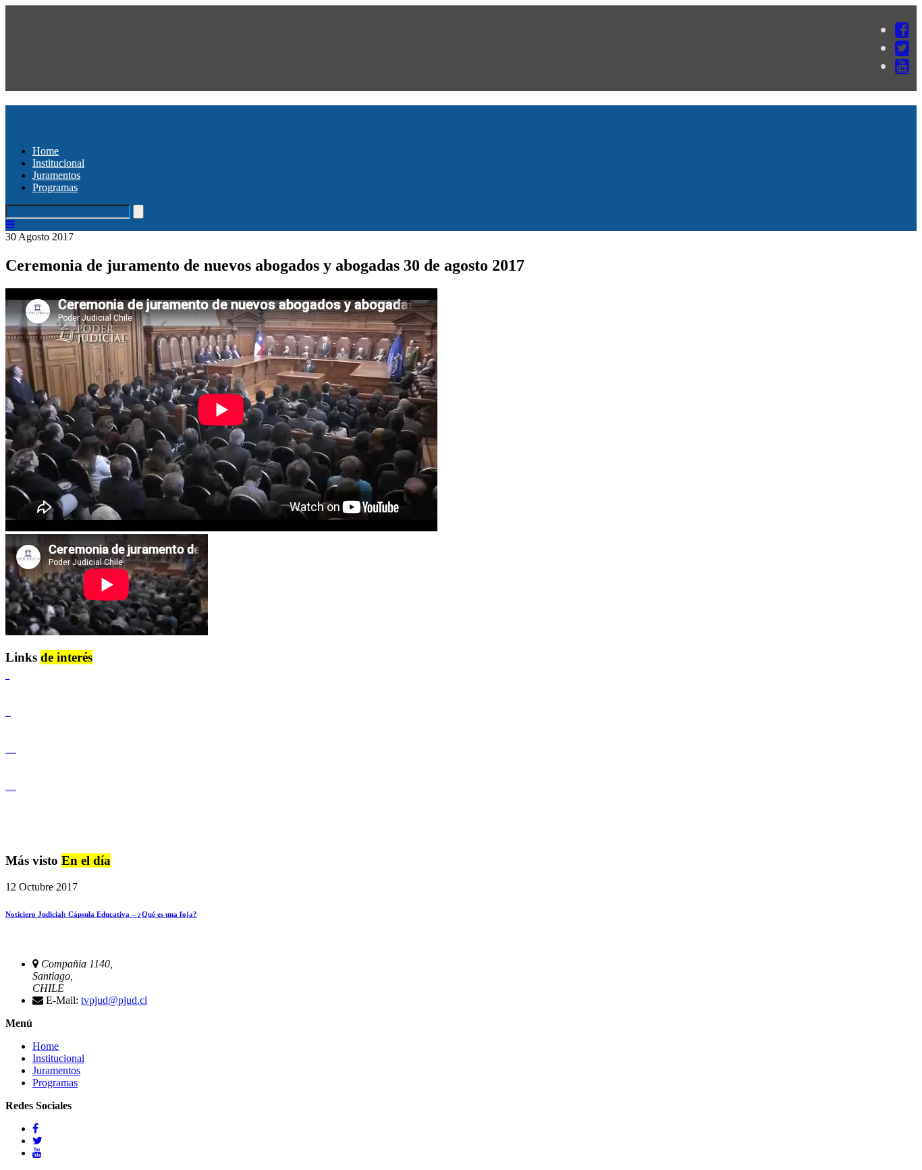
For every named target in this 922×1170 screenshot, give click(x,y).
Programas (55, 187)
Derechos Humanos (8, 715)
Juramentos (56, 175)
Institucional (58, 163)
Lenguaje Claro (7, 678)
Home (45, 151)
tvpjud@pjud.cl (114, 1000)
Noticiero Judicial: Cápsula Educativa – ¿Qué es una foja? (101, 914)
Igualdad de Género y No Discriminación (10, 752)
